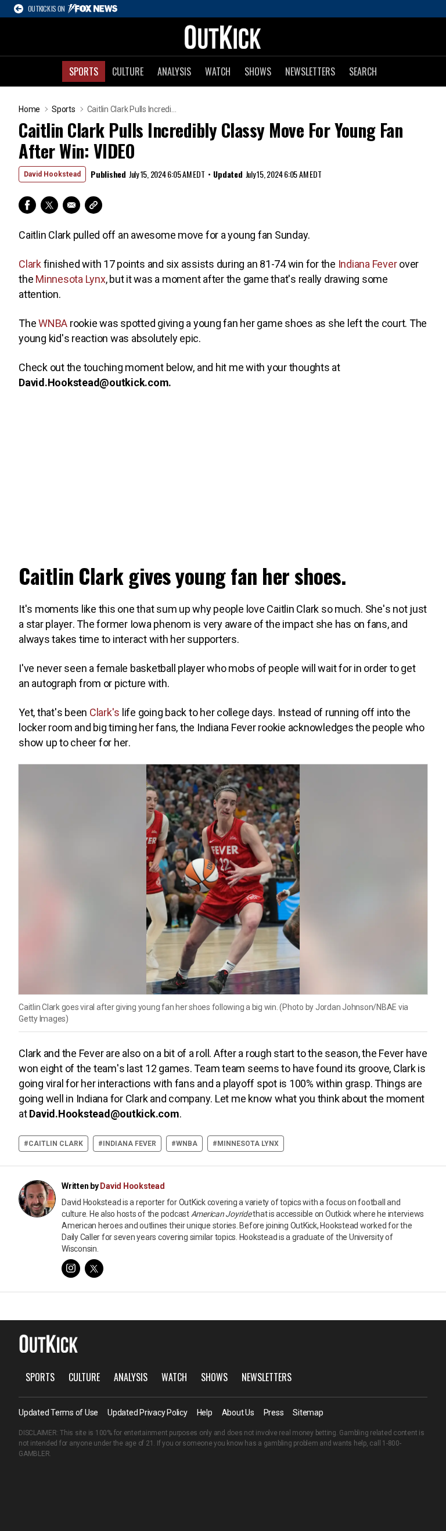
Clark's (104, 712)
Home (29, 109)
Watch (218, 71)
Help (205, 1412)
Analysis (174, 71)
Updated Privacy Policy (147, 1412)
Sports (83, 71)
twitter (94, 1268)
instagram (71, 1268)
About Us (238, 1412)
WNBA (52, 323)
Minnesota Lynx (70, 279)
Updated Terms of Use (58, 1412)
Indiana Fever (367, 264)
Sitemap (308, 1412)
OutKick (223, 36)
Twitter (49, 205)
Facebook (27, 205)
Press (274, 1412)
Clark (30, 264)
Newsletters (310, 71)
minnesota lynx (248, 1144)
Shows (257, 71)
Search (363, 71)
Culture (127, 71)
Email (71, 205)
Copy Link (93, 205)
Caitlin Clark (55, 1144)
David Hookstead (52, 174)
